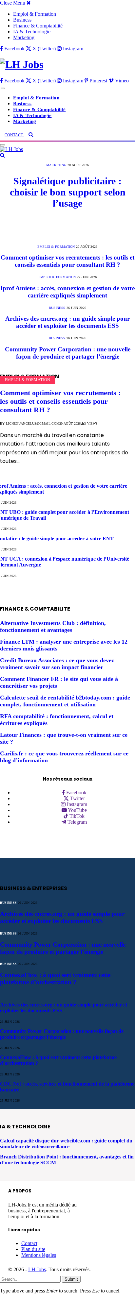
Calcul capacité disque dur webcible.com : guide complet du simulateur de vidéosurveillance (66, 1143)
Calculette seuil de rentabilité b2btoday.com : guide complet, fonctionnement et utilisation (65, 701)
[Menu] (3, 88)
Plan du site (33, 1249)
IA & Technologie (31, 31)
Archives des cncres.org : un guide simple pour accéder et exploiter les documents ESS (67, 322)
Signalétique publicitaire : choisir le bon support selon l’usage (67, 192)
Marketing (23, 37)
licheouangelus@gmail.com (32, 423)
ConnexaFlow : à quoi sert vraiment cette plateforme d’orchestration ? (55, 978)
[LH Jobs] (67, 65)
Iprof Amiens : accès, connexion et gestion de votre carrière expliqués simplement (67, 292)
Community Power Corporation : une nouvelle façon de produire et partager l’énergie (67, 353)
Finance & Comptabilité (38, 25)
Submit (71, 1279)
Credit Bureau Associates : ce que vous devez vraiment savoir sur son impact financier (57, 663)
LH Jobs (37, 1269)
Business (22, 20)
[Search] (31, 134)
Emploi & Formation (34, 14)
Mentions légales (38, 1255)
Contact (29, 1243)
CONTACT (14, 135)
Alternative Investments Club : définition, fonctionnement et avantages (53, 626)
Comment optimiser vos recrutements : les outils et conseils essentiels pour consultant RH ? (67, 261)
